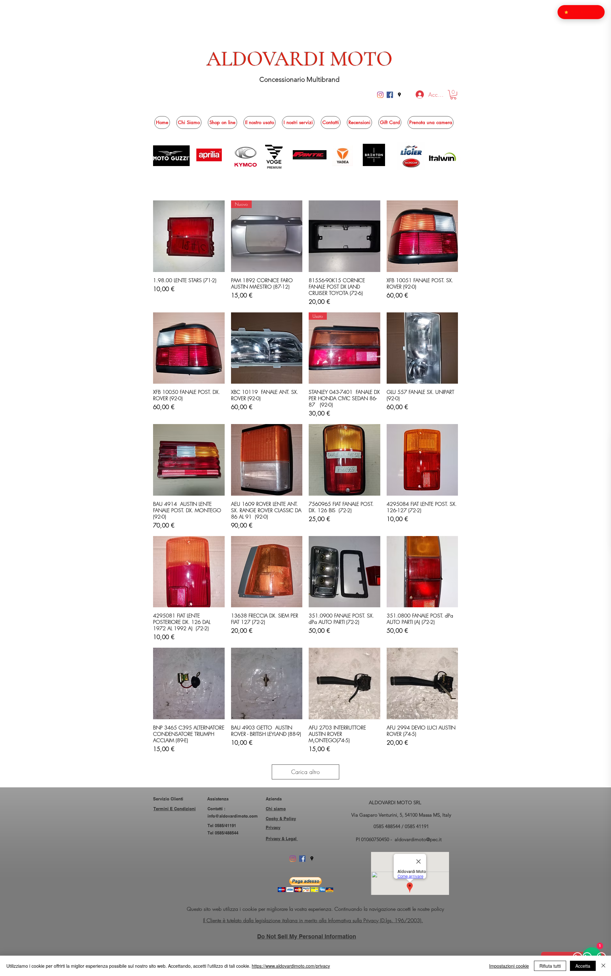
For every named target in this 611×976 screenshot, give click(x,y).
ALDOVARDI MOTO (300, 59)
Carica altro (305, 772)
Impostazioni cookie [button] (509, 966)
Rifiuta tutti (550, 966)
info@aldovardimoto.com (232, 816)
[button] (453, 94)
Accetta (582, 966)
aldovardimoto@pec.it (418, 839)
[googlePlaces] (399, 95)
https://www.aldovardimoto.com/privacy (291, 966)
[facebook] (390, 95)
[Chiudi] (603, 966)
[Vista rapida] (189, 236)
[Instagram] (380, 95)
